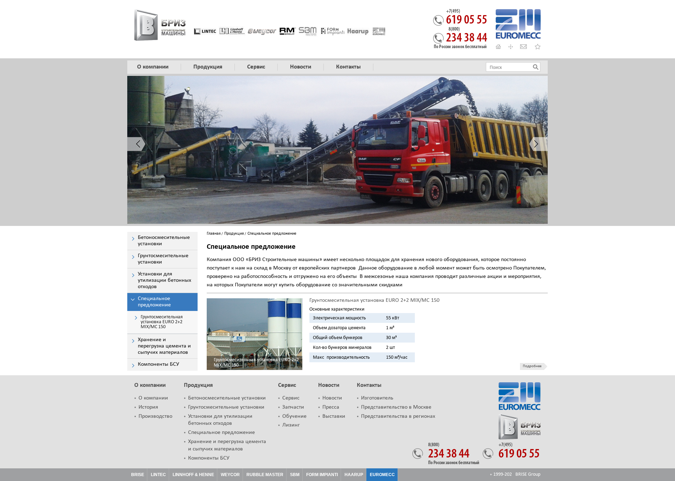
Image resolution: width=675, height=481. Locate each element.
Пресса (330, 407)
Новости (328, 385)
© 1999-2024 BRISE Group (515, 474)
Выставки (333, 416)
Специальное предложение (221, 432)
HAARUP (354, 474)
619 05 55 (466, 18)
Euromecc (382, 474)
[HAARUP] (358, 31)
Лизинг (291, 425)
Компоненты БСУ (208, 458)
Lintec (158, 474)
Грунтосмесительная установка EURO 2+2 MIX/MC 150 (256, 363)
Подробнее (532, 366)
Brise (137, 474)
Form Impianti (322, 474)
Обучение (294, 416)
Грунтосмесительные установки (226, 407)
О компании (150, 385)
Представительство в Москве (396, 407)
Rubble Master (264, 474)
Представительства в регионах (398, 416)
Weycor (230, 474)
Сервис (287, 385)
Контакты (369, 385)
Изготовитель (377, 398)
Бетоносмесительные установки (227, 398)
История (148, 407)
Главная (214, 234)
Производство (155, 416)
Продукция (234, 234)
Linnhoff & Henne (193, 474)
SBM (295, 474)
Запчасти (293, 407)
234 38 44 (466, 36)
